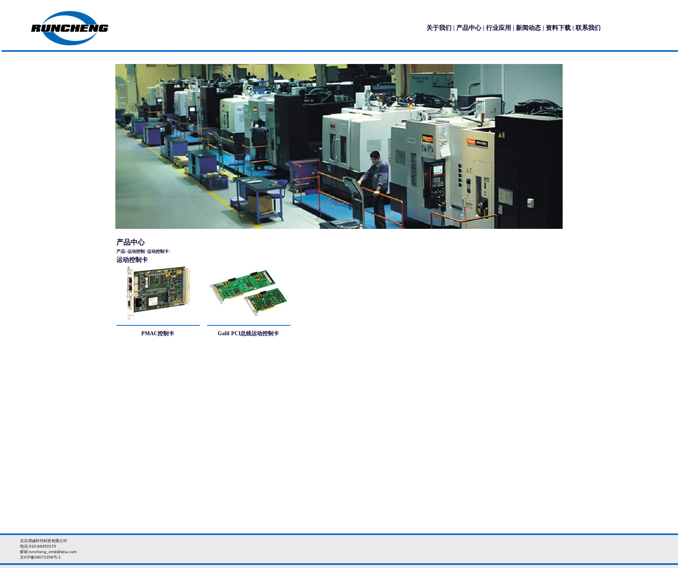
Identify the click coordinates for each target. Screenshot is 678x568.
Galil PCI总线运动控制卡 (248, 333)
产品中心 (468, 27)
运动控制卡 (158, 251)
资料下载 (558, 27)
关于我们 (439, 27)
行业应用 (498, 27)
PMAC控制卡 (157, 333)
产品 (121, 251)
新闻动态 (528, 27)
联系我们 (588, 27)
